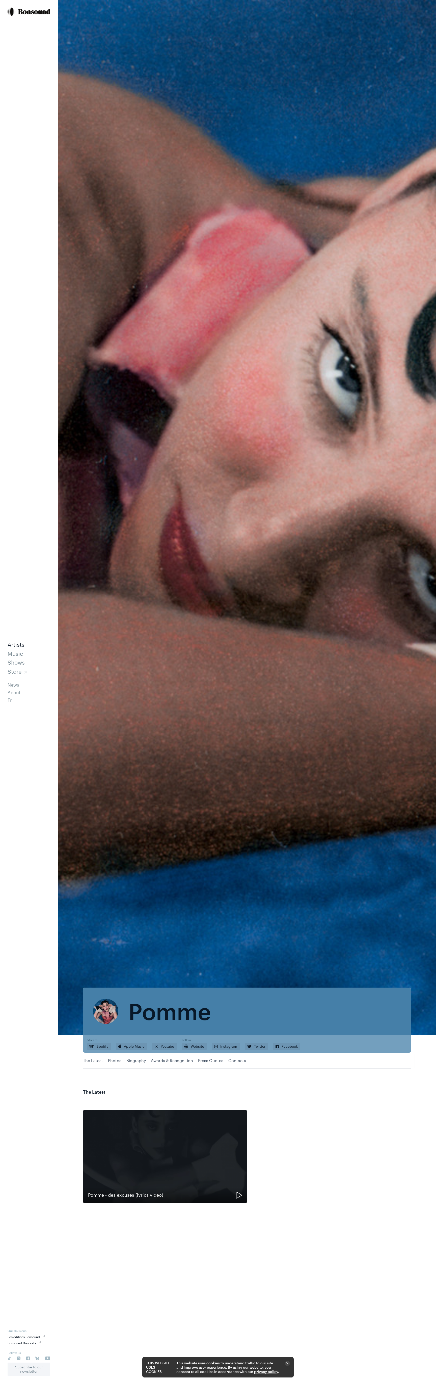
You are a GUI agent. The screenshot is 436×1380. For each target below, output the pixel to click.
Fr (10, 700)
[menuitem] (29, 12)
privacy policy (266, 1371)
